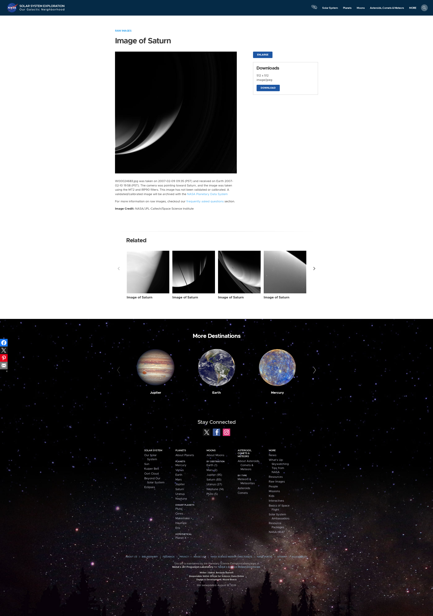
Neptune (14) (215, 489)
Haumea (180, 523)
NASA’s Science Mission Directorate (239, 567)
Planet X (180, 538)
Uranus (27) (214, 484)
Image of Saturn (139, 297)
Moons (211, 450)
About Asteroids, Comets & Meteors (249, 465)
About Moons (215, 455)
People (273, 486)
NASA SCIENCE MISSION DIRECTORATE (231, 557)
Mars (178, 479)
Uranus (180, 494)
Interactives (276, 500)
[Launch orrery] (314, 9)
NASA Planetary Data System (207, 194)
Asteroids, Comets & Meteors (245, 453)
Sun (146, 464)
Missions (274, 491)
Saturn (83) (214, 479)
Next (314, 268)
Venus (179, 470)
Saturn (179, 489)
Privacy (184, 557)
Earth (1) (212, 465)
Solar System (153, 450)
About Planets (184, 455)
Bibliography (150, 557)
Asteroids (244, 488)
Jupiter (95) (214, 475)
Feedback (169, 557)
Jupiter (155, 392)
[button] (413, 8)
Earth (216, 392)
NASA (12, 7)
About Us (131, 557)
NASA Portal (265, 557)
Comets (243, 493)
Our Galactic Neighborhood (42, 10)
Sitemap (282, 557)
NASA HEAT (277, 532)
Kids (271, 496)
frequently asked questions (205, 201)
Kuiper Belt (151, 468)
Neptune (181, 498)
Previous (118, 268)
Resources (276, 477)
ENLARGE (262, 55)
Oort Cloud (151, 473)
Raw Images (123, 31)
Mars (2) (212, 470)
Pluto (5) (212, 494)
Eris (177, 528)
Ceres (179, 513)
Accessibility (299, 557)
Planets (180, 450)
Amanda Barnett (224, 573)
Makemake (182, 518)
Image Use (200, 557)
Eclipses (149, 487)
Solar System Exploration (42, 5)
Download (268, 88)
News (272, 455)
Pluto (178, 509)
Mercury (277, 392)
